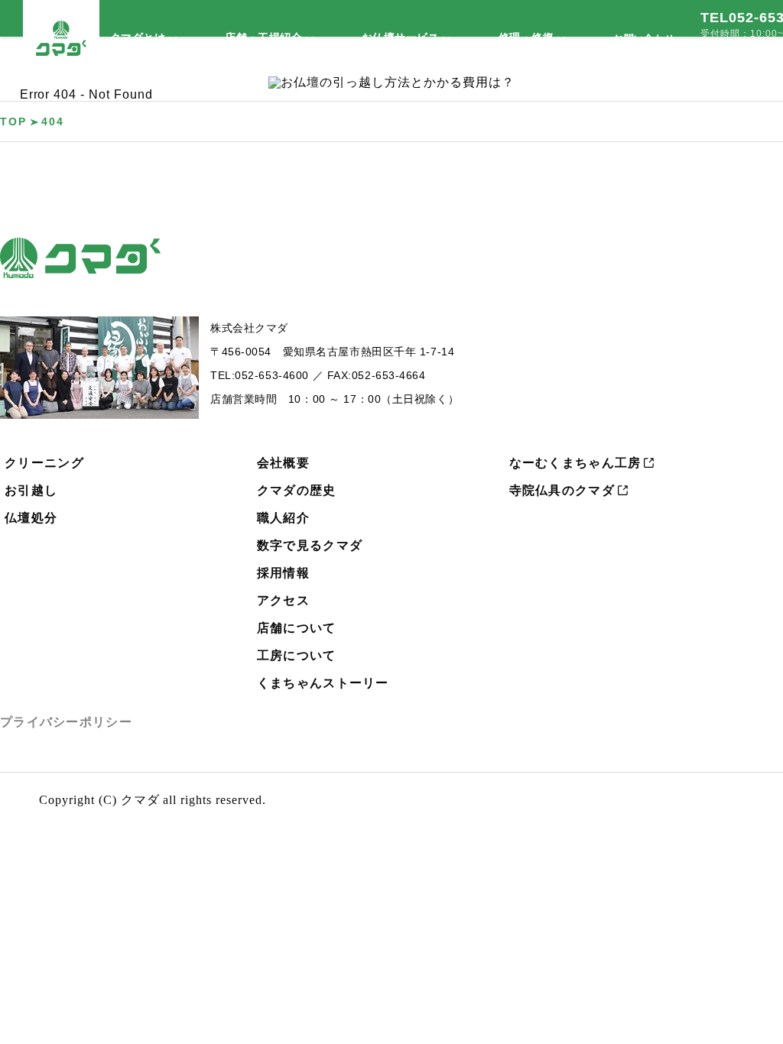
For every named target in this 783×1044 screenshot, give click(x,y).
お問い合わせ (643, 39)
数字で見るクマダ (309, 545)
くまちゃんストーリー (323, 682)
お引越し (31, 490)
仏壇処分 (31, 517)
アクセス (283, 600)
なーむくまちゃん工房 (575, 462)
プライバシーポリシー (66, 721)
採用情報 (283, 572)
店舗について (296, 627)
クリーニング (44, 462)
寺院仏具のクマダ (562, 490)
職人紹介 (283, 517)
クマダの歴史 (296, 490)
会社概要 (283, 462)
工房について (296, 655)
